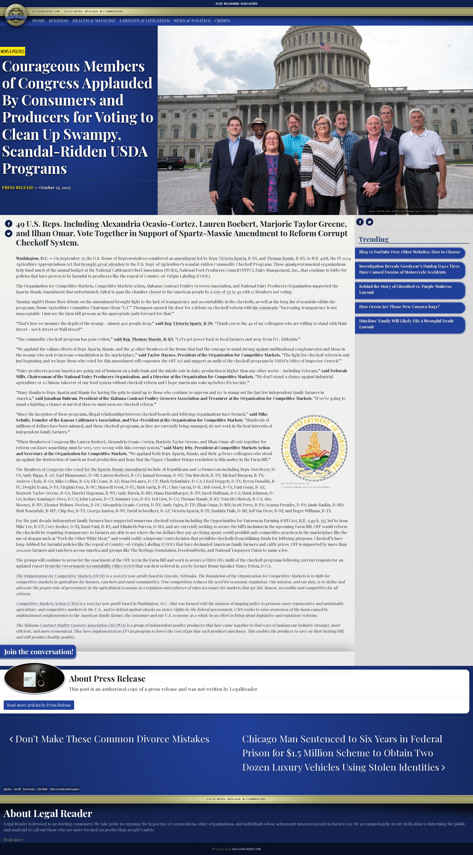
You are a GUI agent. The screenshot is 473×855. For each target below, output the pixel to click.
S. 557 (321, 520)
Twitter (249, 3)
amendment (185, 258)
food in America (29, 789)
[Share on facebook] (8, 224)
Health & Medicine (94, 20)
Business (58, 20)
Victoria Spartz (232, 258)
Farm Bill (17, 789)
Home (38, 20)
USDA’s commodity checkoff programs (64, 789)
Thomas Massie (280, 258)
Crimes (222, 20)
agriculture (8, 789)
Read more (13, 839)
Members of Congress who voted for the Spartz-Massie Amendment (85, 469)
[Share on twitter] (8, 233)
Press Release (18, 187)
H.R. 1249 (307, 520)
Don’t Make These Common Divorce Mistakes (111, 738)
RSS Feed (219, 3)
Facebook (231, 3)
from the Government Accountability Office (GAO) (89, 566)
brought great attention (103, 264)
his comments (265, 307)
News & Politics (192, 20)
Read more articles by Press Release (39, 705)
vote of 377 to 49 (227, 291)
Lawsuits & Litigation (144, 20)
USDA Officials (42, 789)
